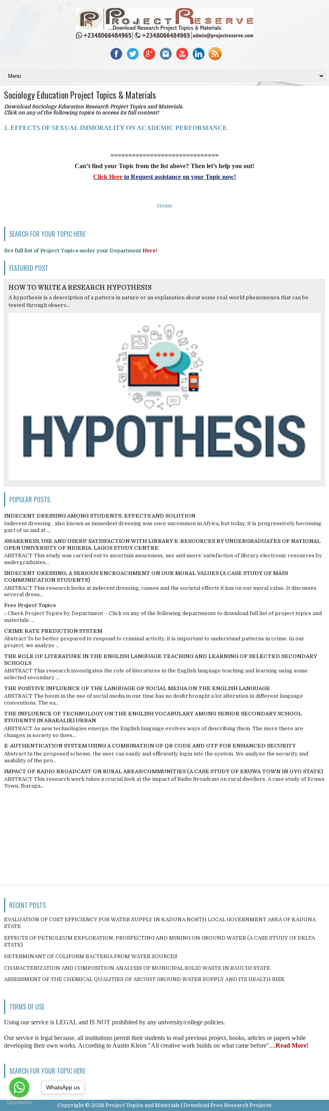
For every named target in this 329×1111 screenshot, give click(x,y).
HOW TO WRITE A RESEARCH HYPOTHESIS (80, 287)
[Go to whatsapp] (19, 1087)
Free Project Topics (30, 605)
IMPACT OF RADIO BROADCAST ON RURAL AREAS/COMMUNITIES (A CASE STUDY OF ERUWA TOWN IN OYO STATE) (163, 771)
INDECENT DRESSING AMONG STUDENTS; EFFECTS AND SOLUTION (99, 516)
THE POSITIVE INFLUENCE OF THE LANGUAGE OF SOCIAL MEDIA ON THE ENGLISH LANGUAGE (137, 688)
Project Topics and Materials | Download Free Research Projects (189, 1105)
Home (165, 206)
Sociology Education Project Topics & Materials (80, 95)
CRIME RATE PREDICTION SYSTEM (53, 631)
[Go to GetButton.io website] (19, 1102)
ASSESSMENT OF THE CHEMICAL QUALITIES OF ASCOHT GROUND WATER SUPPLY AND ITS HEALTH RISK (144, 979)
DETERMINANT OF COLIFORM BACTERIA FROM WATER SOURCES (90, 956)
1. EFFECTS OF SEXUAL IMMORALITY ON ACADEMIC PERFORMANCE (115, 127)
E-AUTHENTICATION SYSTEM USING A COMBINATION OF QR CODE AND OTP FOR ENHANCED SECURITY (150, 746)
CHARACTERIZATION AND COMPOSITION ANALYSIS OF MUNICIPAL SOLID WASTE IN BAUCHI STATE (137, 968)
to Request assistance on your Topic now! (179, 176)
